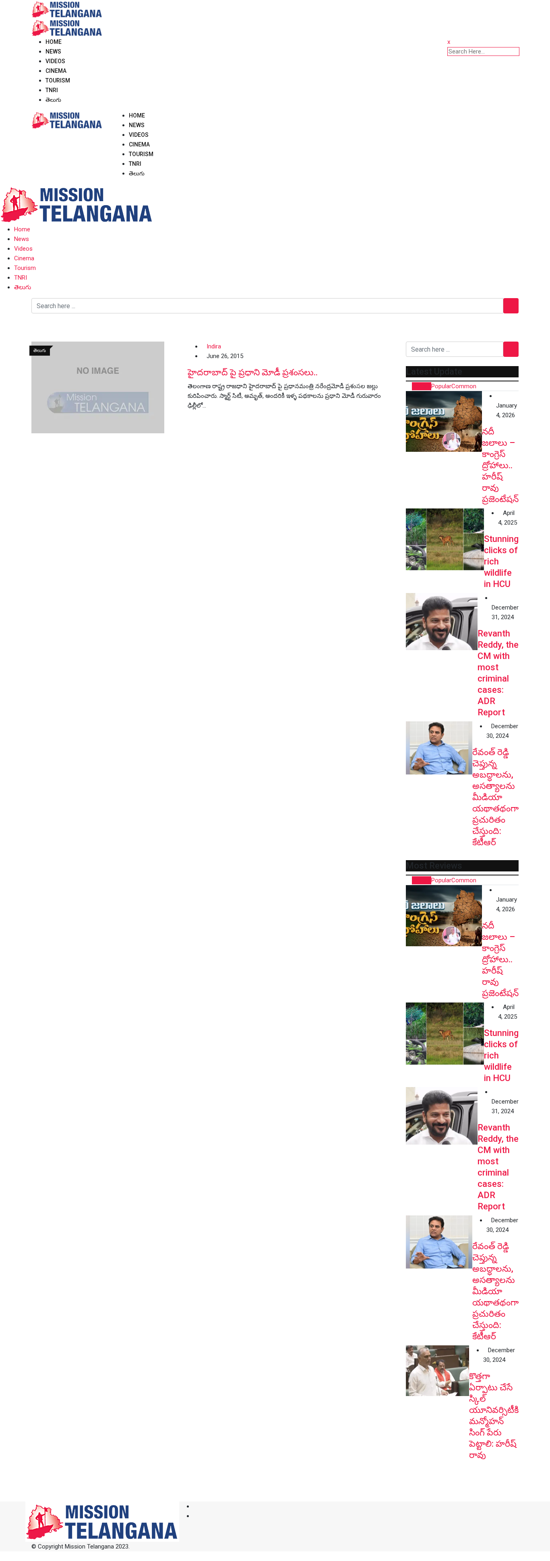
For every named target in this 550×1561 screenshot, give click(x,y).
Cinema (55, 71)
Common (463, 386)
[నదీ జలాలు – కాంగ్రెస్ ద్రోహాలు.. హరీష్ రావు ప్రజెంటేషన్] (444, 421)
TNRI (51, 90)
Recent (421, 386)
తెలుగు (53, 100)
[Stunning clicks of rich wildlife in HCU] (445, 539)
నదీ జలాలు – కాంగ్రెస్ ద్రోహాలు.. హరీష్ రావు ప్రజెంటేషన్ (500, 465)
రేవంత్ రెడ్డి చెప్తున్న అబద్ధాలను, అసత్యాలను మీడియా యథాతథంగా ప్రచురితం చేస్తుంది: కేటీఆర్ (495, 797)
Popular (441, 386)
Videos (55, 61)
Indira (214, 346)
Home (53, 42)
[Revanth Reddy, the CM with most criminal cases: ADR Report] (442, 621)
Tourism (57, 80)
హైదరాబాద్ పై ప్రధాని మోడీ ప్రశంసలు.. (253, 372)
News (53, 51)
